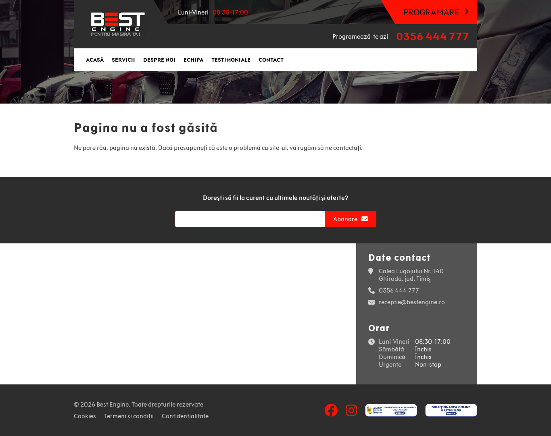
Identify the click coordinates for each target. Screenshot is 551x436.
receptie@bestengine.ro (412, 302)
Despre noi (159, 59)
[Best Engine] (118, 24)
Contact (271, 59)
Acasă (95, 59)
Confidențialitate (185, 416)
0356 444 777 (432, 36)
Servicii (123, 59)
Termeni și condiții (129, 416)
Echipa (193, 59)
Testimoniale (230, 59)
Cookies (85, 416)
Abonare (345, 219)
